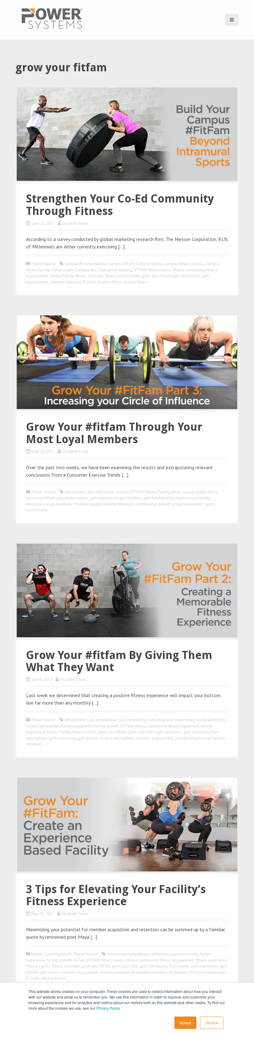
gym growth (88, 738)
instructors (35, 504)
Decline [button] (211, 1022)
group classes (183, 492)
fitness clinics (159, 270)
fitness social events (122, 275)
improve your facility (192, 498)
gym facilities (130, 498)
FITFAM (140, 270)
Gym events (179, 966)
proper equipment (187, 504)
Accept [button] (185, 1022)
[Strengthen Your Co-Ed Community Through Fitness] (127, 134)
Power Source (43, 263)
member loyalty (87, 504)
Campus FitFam (121, 263)
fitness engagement (177, 960)
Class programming (115, 270)
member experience (192, 738)
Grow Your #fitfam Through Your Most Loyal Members (114, 433)
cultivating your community (170, 720)
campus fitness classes (184, 263)
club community (132, 720)
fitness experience (211, 960)
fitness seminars (89, 275)
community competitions (128, 954)
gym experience (103, 498)
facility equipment (77, 726)
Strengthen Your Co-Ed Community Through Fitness (120, 205)
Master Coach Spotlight (51, 954)
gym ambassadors (72, 498)
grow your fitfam (156, 275)
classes (122, 492)
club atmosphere (101, 720)
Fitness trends (84, 732)
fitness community (188, 270)
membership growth (152, 504)
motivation (178, 972)
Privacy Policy (108, 1008)
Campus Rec (85, 270)
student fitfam (109, 282)
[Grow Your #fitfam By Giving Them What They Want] (127, 590)
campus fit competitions (85, 263)
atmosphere (74, 492)
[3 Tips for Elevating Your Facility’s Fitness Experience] (127, 824)
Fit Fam (79, 960)
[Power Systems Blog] (52, 18)
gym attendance (186, 275)
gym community (62, 738)
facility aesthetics (210, 720)
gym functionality (158, 498)
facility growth (106, 726)
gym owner (49, 972)
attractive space (100, 492)
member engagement (154, 738)
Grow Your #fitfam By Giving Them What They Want (119, 661)
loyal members (59, 504)
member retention (65, 282)
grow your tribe (141, 732)
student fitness (135, 282)
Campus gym (62, 270)
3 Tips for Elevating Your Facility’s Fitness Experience (116, 895)
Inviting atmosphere (117, 738)
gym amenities (196, 732)
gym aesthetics (169, 732)
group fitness (207, 492)
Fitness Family (62, 275)
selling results (53, 978)
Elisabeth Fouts (75, 223)
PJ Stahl (89, 282)
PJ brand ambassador (207, 972)
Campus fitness (149, 263)
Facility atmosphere (43, 726)
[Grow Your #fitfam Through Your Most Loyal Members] (127, 361)
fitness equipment (183, 726)
